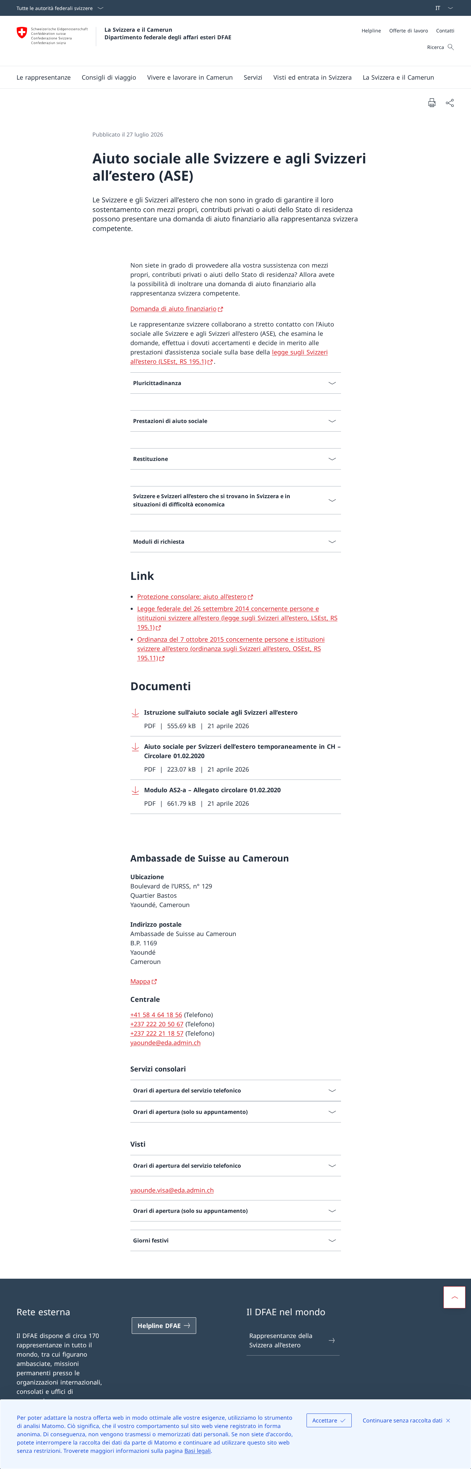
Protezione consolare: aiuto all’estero (192, 596)
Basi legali (197, 1451)
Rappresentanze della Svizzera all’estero (280, 1340)
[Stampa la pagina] (432, 102)
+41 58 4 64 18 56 (156, 1014)
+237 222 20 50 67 (156, 1024)
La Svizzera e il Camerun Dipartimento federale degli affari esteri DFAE (167, 33)
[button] (43, 77)
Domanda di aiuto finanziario (173, 308)
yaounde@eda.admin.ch (165, 1042)
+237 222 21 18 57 (156, 1033)
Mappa (140, 981)
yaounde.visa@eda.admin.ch (172, 1190)
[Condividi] (450, 102)
